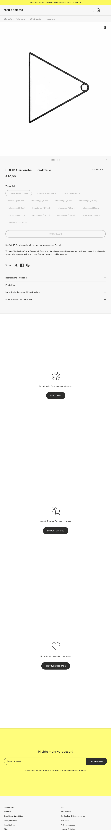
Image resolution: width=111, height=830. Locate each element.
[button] (105, 160)
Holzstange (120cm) (41, 207)
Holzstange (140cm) (90, 207)
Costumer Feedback (56, 666)
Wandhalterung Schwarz (19, 193)
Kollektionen (21, 18)
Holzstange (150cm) (16, 215)
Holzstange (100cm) (88, 200)
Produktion (10, 284)
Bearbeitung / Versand (16, 277)
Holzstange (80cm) (39, 200)
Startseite (8, 18)
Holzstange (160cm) (41, 215)
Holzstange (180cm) (91, 215)
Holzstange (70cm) (16, 200)
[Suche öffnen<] (92, 10)
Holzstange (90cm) (63, 200)
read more (55, 395)
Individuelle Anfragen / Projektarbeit (22, 292)
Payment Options (55, 530)
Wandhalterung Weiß (46, 193)
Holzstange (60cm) (71, 193)
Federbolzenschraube (17, 222)
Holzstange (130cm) (66, 207)
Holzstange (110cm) (16, 207)
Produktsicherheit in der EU (18, 299)
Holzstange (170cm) (66, 215)
